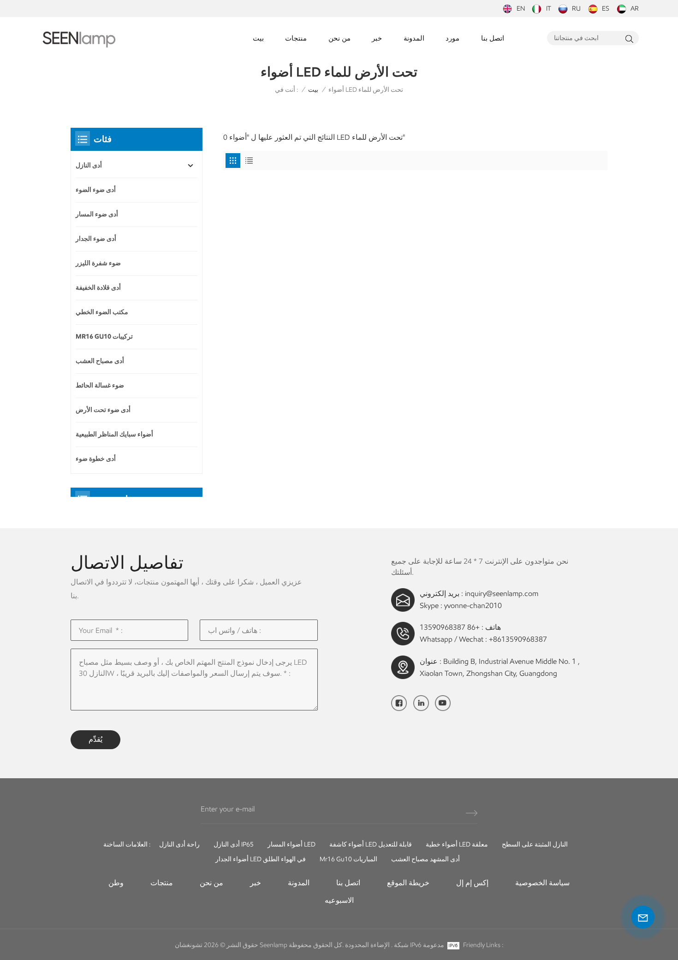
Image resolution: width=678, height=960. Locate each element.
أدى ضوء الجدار (96, 239)
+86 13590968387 (450, 627)
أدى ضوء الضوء (96, 190)
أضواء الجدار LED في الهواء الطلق (260, 859)
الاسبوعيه (339, 900)
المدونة (414, 38)
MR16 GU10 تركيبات (104, 336)
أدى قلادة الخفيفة (98, 288)
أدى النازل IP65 (234, 844)
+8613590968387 (518, 639)
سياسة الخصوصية (542, 882)
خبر (377, 38)
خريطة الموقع (408, 882)
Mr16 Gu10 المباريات (348, 859)
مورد (452, 38)
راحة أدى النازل (179, 844)
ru (576, 8)
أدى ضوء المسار (97, 214)
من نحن (339, 38)
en (521, 8)
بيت (258, 38)
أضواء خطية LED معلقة (457, 844)
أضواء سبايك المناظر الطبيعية (114, 434)
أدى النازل (89, 165)
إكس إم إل (472, 882)
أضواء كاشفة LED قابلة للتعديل (370, 844)
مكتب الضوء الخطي (102, 312)
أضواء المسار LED (291, 844)
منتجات (296, 38)
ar (634, 8)
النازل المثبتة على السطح (535, 844)
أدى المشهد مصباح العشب (425, 859)
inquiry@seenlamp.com (501, 593)
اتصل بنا (492, 38)
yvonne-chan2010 (473, 605)
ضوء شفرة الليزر (98, 263)
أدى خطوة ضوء (96, 459)
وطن (116, 882)
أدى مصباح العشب (100, 361)
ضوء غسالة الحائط (100, 385)
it (548, 8)
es (605, 8)
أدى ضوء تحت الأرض (103, 410)
